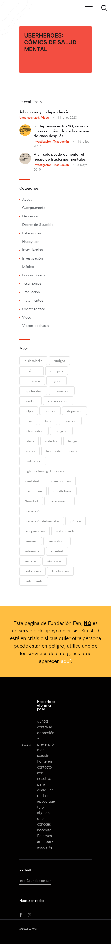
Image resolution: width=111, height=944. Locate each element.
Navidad (31, 501)
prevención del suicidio (42, 521)
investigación (61, 481)
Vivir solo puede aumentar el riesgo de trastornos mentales (60, 157)
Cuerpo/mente (33, 207)
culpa (29, 411)
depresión (74, 411)
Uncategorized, (30, 117)
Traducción (61, 141)
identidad (32, 481)
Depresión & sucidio (37, 224)
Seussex (31, 541)
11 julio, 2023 (67, 117)
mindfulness (62, 491)
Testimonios (31, 283)
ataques (56, 371)
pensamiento (59, 501)
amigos (59, 361)
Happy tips (30, 241)
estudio (51, 441)
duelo (48, 421)
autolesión (32, 381)
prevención (33, 511)
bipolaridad (33, 391)
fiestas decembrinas (61, 451)
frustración (33, 461)
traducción (60, 571)
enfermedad (34, 431)
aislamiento (33, 361)
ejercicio (70, 421)
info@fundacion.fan (35, 880)
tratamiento (34, 581)
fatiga (72, 441)
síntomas (54, 561)
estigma (61, 431)
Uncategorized (33, 308)
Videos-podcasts (35, 325)
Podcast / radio (34, 275)
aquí (66, 660)
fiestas (30, 451)
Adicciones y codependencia (44, 111)
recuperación (35, 531)
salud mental (66, 531)
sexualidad (57, 541)
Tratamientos (32, 300)
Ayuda (27, 199)
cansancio (61, 391)
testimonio (33, 571)
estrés (29, 441)
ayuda (56, 381)
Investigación (32, 249)
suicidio (30, 561)
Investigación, (43, 141)
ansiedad (32, 371)
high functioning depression (45, 471)
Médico (28, 266)
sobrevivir (32, 551)
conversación (58, 401)
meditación (33, 491)
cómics (50, 411)
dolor (28, 421)
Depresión (30, 216)
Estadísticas (31, 232)
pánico (75, 521)
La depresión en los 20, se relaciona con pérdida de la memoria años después (61, 131)
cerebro (30, 401)
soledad (57, 551)
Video (45, 117)
